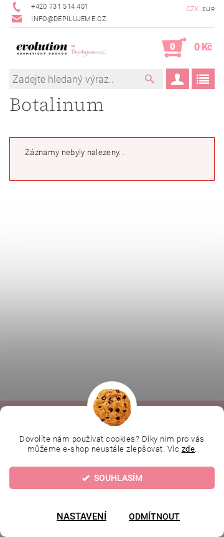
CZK (193, 9)
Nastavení (81, 516)
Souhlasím (118, 478)
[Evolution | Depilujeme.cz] (60, 48)
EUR (208, 9)
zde (188, 449)
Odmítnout (154, 516)
